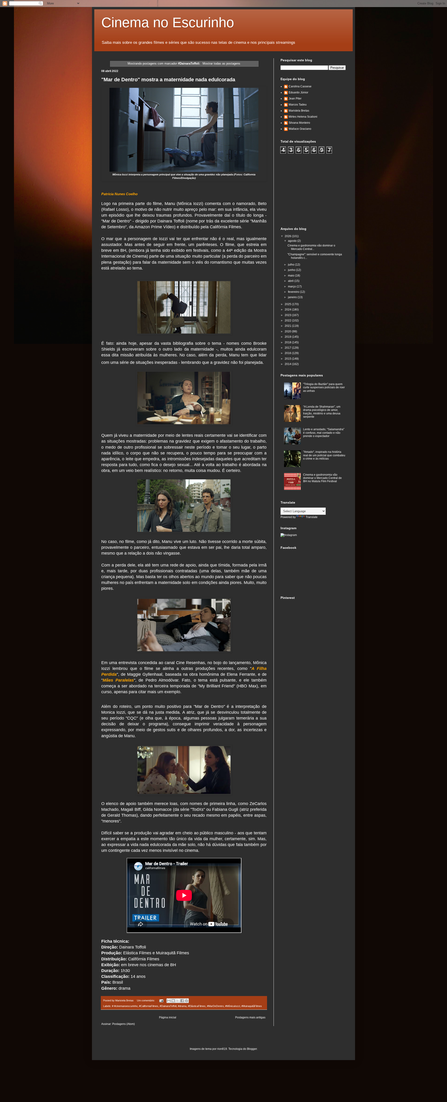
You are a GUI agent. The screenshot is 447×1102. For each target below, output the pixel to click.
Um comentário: (146, 1000)
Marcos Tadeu (298, 104)
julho (291, 264)
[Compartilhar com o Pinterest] (186, 1000)
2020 (288, 331)
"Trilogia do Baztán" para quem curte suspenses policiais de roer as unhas (324, 387)
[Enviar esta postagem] (161, 1000)
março (292, 286)
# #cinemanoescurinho (125, 1006)
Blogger (252, 1049)
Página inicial (167, 1017)
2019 (288, 336)
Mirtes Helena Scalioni (303, 116)
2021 (288, 326)
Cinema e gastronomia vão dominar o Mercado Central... (311, 247)
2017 (288, 347)
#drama (182, 1006)
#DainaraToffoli (168, 1006)
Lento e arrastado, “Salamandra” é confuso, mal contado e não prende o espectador (323, 433)
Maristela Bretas (299, 110)
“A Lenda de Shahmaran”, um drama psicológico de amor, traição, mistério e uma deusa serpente (321, 411)
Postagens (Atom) (123, 1024)
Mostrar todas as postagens (221, 63)
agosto (292, 240)
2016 (288, 353)
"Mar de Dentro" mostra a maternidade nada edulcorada (168, 79)
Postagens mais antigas (250, 1017)
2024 (288, 309)
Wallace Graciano (300, 128)
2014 (288, 364)
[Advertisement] (315, 189)
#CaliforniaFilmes (148, 1006)
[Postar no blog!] (173, 1000)
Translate (312, 517)
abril (291, 281)
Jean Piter (295, 98)
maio (291, 275)
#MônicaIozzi (232, 1006)
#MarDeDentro (215, 1006)
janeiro (293, 297)
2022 (288, 320)
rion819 (222, 1049)
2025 (288, 304)
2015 (288, 358)
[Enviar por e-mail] (168, 1000)
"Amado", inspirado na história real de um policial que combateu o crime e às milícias (324, 455)
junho (292, 270)
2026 (288, 236)
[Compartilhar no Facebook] (182, 1000)
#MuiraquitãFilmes (251, 1006)
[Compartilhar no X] (177, 1000)
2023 (288, 315)
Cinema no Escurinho (167, 22)
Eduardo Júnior (298, 92)
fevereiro (294, 291)
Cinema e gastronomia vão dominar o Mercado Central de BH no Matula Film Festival (322, 478)
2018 (288, 342)
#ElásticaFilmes (197, 1006)
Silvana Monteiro (299, 122)
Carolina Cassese (300, 86)
